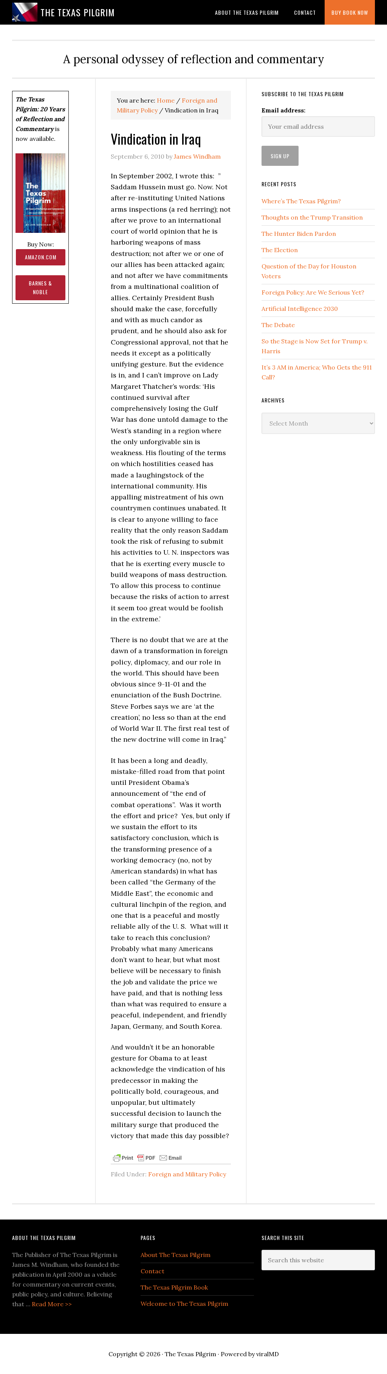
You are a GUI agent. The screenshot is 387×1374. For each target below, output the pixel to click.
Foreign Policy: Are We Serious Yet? (313, 292)
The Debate (278, 325)
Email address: (283, 110)
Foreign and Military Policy (187, 1174)
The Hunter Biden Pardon (299, 233)
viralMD (267, 1354)
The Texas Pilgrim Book (174, 1287)
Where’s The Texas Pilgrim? (301, 201)
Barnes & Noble (40, 287)
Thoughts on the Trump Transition (312, 217)
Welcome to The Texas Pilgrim (184, 1303)
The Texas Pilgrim (77, 12)
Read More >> (52, 1304)
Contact (152, 1271)
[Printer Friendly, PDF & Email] (147, 1157)
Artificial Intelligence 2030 (300, 308)
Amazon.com (40, 257)
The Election (280, 250)
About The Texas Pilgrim (176, 1255)
